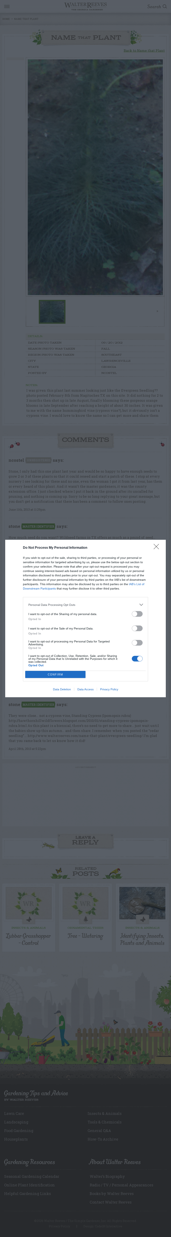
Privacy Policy (109, 689)
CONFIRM (55, 674)
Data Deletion (62, 689)
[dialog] (85, 618)
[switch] (137, 614)
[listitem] (85, 605)
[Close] (158, 548)
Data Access (85, 689)
